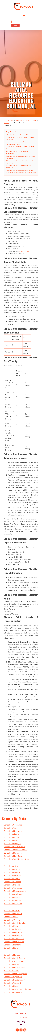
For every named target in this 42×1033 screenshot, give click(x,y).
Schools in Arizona (12, 866)
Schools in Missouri (12, 869)
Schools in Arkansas (12, 929)
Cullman (6, 123)
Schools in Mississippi (13, 935)
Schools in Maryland (13, 903)
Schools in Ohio (10, 840)
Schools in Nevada (12, 955)
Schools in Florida (11, 837)
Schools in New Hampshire (15, 973)
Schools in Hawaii (12, 986)
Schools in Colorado (12, 882)
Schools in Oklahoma (13, 894)
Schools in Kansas (12, 910)
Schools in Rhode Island (14, 980)
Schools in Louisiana (13, 913)
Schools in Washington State (16, 859)
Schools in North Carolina (15, 850)
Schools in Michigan (12, 843)
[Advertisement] (21, 52)
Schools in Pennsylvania (14, 846)
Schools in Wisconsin (13, 875)
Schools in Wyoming (13, 977)
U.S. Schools (8, 120)
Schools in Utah (11, 926)
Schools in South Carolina (15, 923)
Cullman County (30, 120)
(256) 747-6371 (24, 251)
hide (19, 132)
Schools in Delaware (13, 992)
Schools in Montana (12, 945)
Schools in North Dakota (14, 967)
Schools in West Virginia (14, 961)
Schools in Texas (11, 828)
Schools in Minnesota (13, 853)
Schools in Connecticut (14, 938)
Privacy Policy (21, 1017)
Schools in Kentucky (12, 897)
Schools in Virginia (12, 878)
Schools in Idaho (11, 948)
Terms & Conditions (21, 1013)
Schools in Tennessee (13, 888)
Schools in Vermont (12, 983)
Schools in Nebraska (13, 932)
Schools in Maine (11, 964)
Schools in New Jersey (13, 856)
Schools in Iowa (11, 917)
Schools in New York (13, 831)
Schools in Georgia (12, 872)
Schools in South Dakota (14, 958)
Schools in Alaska (11, 970)
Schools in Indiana (12, 885)
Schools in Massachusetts (15, 891)
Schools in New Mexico (14, 941)
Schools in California (13, 825)
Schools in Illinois (11, 834)
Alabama (19, 120)
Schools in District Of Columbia (17, 989)
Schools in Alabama (12, 900)
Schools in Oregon (12, 920)
